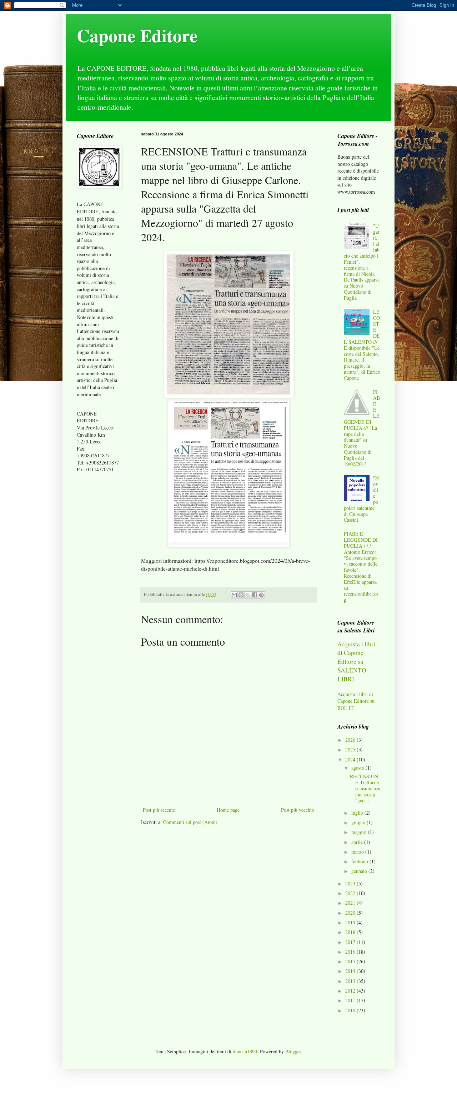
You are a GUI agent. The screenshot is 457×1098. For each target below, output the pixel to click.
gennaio (359, 871)
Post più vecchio (297, 809)
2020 (351, 912)
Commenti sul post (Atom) (190, 822)
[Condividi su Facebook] (254, 594)
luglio (358, 812)
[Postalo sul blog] (241, 594)
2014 (351, 971)
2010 (351, 1010)
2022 (351, 893)
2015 (351, 961)
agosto (358, 767)
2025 (351, 749)
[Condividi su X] (247, 594)
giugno (359, 822)
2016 (351, 951)
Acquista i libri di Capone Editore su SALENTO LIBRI (356, 661)
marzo (358, 851)
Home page (228, 809)
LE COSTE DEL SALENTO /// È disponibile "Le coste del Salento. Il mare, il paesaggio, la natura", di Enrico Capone (362, 344)
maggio (359, 832)
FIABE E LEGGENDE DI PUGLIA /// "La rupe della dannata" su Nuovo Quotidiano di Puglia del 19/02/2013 (362, 427)
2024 (351, 759)
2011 (351, 1000)
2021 (351, 902)
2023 (351, 883)
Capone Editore (137, 35)
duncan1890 (245, 1051)
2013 (351, 981)
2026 (351, 739)
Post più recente (159, 809)
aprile (357, 842)
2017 (351, 942)
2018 (351, 932)
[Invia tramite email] (234, 594)
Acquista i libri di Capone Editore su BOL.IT (356, 701)
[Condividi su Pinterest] (261, 594)
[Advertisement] (98, 591)
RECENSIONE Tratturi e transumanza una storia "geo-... (365, 788)
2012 (351, 990)
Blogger (293, 1051)
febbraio (360, 861)
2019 (351, 922)
